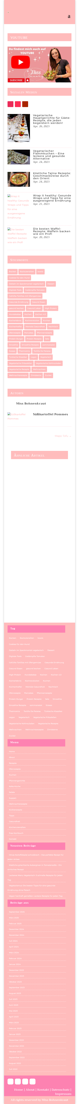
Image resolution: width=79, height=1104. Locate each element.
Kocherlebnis (15, 320)
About (12, 757)
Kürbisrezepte (15, 810)
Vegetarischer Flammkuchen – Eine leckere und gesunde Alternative (49, 154)
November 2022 (16, 1046)
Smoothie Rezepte (30, 345)
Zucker (48, 375)
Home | (20, 1089)
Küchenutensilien (17, 827)
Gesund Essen (38, 302)
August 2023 (15, 993)
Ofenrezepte (15, 333)
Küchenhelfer (15, 326)
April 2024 (14, 947)
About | (31, 1089)
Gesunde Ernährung (18, 302)
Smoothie (13, 345)
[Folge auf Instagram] (10, 104)
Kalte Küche (14, 786)
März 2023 (14, 1022)
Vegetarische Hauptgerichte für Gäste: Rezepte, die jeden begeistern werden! (51, 119)
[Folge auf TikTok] (18, 104)
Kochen (28, 314)
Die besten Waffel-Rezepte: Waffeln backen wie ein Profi (52, 231)
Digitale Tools (15, 290)
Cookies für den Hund (19, 278)
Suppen (12, 798)
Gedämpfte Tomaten (35, 290)
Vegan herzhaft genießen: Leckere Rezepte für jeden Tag (39, 550)
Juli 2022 (13, 1069)
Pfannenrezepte (44, 333)
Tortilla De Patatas (42, 351)
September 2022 (17, 1057)
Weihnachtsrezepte (18, 375)
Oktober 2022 (15, 1051)
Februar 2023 (15, 1028)
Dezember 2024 (16, 929)
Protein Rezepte (34, 339)
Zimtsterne (36, 375)
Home (12, 751)
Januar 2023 (15, 1034)
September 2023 (17, 987)
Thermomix (24, 351)
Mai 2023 (13, 1011)
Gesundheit (14, 821)
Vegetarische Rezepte (19, 369)
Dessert (50, 284)
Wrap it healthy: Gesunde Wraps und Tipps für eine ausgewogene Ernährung (52, 198)
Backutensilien (27, 271)
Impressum (63, 1094)
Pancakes (28, 333)
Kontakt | (44, 1089)
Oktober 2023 (15, 982)
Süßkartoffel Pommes (50, 414)
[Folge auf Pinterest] (25, 1081)
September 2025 (17, 912)
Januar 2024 (15, 964)
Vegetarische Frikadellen (20, 363)
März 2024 (14, 952)
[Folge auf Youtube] (25, 104)
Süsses (12, 351)
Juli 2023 (13, 999)
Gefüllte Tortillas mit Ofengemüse (25, 296)
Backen (12, 271)
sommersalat (48, 345)
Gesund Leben (34, 308)
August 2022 (15, 1063)
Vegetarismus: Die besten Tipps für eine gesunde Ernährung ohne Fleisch (35, 498)
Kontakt (12, 839)
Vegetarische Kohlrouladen (48, 363)
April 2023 (14, 1017)
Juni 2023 (13, 1005)
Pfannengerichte (17, 781)
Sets (47, 339)
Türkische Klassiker (18, 357)
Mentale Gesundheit (35, 326)
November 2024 (16, 935)
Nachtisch (53, 326)
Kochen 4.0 (40, 314)
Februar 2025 (15, 923)
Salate (12, 792)
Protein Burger (16, 339)
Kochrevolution (32, 320)
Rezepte (13, 763)
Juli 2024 (13, 941)
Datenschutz (61, 1089)
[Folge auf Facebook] (10, 1081)
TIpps (11, 815)
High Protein (51, 308)
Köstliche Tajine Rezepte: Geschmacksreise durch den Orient (52, 176)
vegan (34, 357)
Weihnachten (39, 369)
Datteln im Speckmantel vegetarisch (26, 284)
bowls (40, 271)
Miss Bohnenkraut (31, 403)
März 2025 (14, 918)
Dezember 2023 (16, 970)
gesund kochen (16, 308)
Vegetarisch (45, 357)
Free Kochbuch (16, 833)
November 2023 (16, 976)
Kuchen (46, 320)
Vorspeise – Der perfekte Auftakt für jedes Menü (34, 599)
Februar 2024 (15, 958)
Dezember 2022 (16, 1040)
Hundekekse (15, 314)
